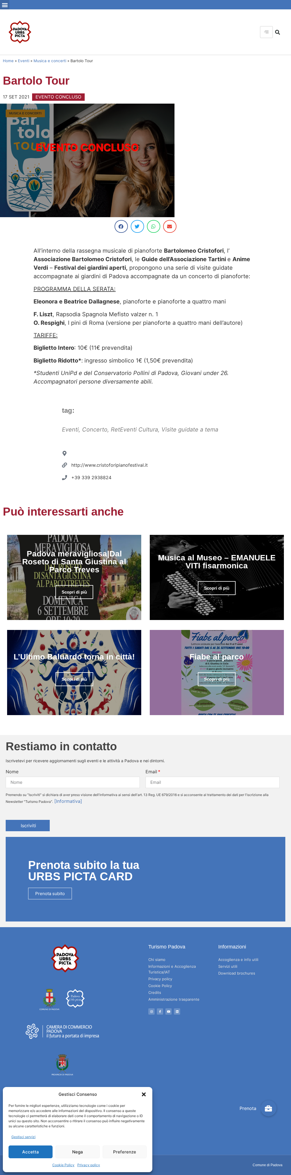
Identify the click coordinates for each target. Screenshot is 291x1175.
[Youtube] (168, 1011)
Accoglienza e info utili (238, 959)
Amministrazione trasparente (173, 999)
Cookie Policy (63, 1165)
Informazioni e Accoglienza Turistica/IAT (172, 969)
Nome (12, 771)
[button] (144, 1094)
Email (151, 771)
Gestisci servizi (23, 1137)
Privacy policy (88, 1165)
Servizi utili (227, 966)
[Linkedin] (177, 1011)
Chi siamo (156, 959)
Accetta (30, 1152)
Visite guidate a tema (189, 429)
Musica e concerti (50, 60)
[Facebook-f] (160, 1011)
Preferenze (124, 1152)
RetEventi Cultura (134, 429)
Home (8, 60)
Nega (77, 1152)
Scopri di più (74, 592)
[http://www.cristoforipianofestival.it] (64, 465)
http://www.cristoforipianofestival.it (109, 465)
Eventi (23, 60)
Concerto (94, 429)
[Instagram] (151, 1011)
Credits (154, 992)
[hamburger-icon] (266, 32)
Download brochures (236, 973)
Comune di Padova (267, 1165)
